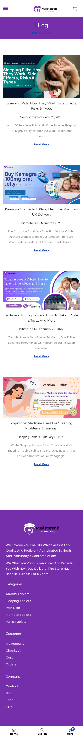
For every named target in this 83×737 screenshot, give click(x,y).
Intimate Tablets (18, 615)
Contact (12, 686)
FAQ (9, 707)
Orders (11, 664)
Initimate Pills (29, 223)
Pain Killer (13, 608)
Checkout (13, 650)
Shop (10, 700)
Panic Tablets (16, 621)
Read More (41, 144)
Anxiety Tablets (17, 594)
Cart (9, 657)
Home (36, 32)
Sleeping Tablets (31, 117)
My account (15, 643)
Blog (9, 693)
